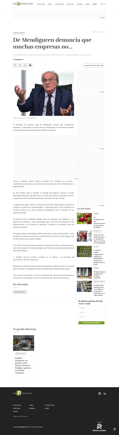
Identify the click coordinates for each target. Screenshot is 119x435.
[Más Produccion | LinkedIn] (105, 4)
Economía (80, 4)
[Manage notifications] (114, 429)
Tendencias (96, 213)
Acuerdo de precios (19, 33)
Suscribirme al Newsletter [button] (91, 323)
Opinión (15, 411)
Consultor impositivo (20, 353)
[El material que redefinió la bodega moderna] (84, 273)
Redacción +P (19, 59)
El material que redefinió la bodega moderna (99, 275)
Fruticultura (41, 4)
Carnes (50, 4)
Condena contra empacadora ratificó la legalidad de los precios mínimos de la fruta (99, 257)
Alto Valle (96, 246)
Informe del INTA (98, 231)
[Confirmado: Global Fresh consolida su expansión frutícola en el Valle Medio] (84, 286)
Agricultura (70, 4)
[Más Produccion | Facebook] (102, 4)
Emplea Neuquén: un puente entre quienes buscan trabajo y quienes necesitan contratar (23, 365)
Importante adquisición (99, 281)
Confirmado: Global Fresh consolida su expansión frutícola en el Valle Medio (99, 290)
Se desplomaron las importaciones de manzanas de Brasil (99, 222)
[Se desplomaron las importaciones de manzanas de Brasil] (84, 218)
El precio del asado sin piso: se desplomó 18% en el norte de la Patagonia (99, 239)
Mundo (87, 4)
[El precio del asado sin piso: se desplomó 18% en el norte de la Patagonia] (84, 236)
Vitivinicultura (59, 4)
